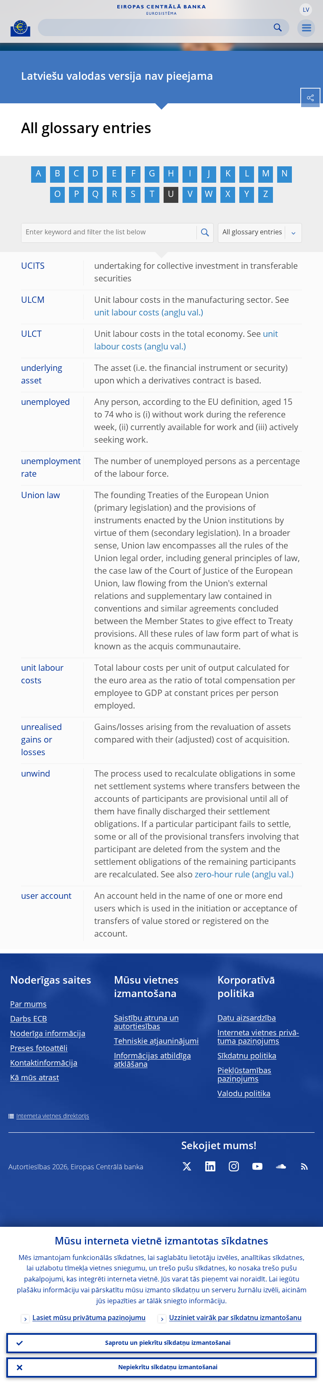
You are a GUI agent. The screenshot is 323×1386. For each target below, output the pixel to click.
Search (278, 27)
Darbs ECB (28, 1019)
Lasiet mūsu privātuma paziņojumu (89, 1318)
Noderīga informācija (47, 1034)
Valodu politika (243, 1094)
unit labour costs (126, 313)
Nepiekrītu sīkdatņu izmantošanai (167, 1367)
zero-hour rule (222, 875)
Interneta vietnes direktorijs (52, 1116)
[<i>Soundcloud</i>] (281, 1166)
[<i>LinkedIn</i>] (210, 1166)
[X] (187, 1166)
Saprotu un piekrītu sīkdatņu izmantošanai (167, 1343)
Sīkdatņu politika (246, 1056)
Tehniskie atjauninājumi (156, 1041)
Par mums (28, 1004)
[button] (305, 9)
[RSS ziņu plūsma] (304, 1166)
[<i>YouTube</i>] (257, 1166)
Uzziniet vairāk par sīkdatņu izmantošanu (235, 1318)
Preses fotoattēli (39, 1049)
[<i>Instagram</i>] (234, 1166)
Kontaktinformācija (43, 1063)
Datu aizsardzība (246, 1018)
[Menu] (306, 28)
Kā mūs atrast (34, 1078)
